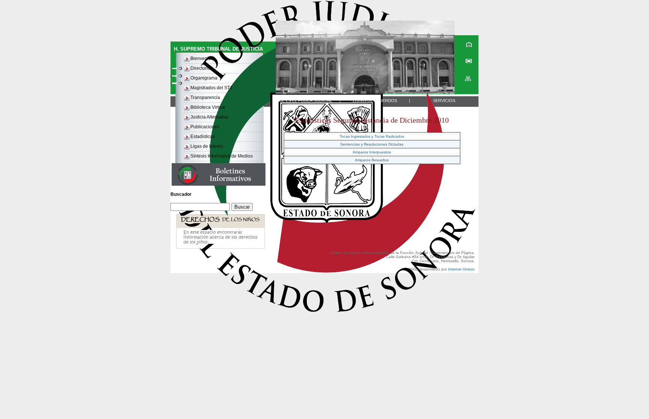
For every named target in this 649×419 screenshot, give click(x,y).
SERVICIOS (444, 100)
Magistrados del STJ (211, 87)
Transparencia (205, 97)
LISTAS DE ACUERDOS (375, 100)
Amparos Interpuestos (372, 152)
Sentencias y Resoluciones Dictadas (371, 144)
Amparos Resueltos (372, 160)
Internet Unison (461, 269)
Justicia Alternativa (209, 117)
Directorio (200, 68)
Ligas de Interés (206, 146)
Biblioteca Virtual (207, 107)
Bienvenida (202, 58)
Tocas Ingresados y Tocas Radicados (372, 136)
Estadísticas (202, 136)
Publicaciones (204, 126)
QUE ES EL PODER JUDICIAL (304, 100)
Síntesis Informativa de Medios (221, 156)
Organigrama (203, 78)
